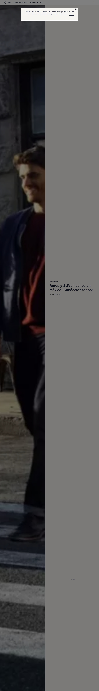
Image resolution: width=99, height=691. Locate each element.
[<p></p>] (75, 10)
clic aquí (71, 14)
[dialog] (49, 345)
